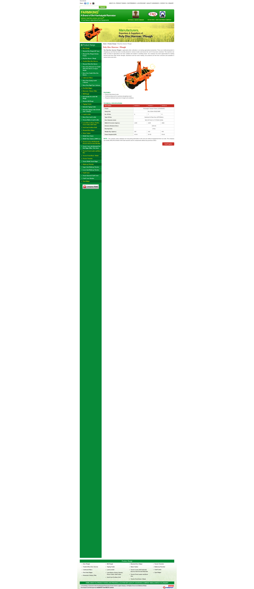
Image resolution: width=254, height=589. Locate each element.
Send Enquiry (168, 144)
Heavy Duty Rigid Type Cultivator (91, 85)
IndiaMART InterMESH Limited (105, 587)
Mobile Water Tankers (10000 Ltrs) (92, 138)
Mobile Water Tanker (88, 136)
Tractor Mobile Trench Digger (90, 161)
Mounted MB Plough (88, 101)
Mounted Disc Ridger (89, 130)
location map (141, 3)
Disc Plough (86, 48)
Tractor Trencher (88, 158)
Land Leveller (87, 114)
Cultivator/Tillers (88, 78)
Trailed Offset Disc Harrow (90, 61)
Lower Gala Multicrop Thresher (91, 170)
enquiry (171, 3)
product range (121, 3)
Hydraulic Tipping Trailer (89, 107)
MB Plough (86, 94)
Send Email (83, 1)
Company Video (148, 583)
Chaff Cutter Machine (88, 178)
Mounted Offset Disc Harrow (90, 64)
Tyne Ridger (86, 181)
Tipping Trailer (87, 104)
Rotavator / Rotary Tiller (90, 91)
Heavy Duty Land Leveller (89, 117)
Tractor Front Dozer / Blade (91, 155)
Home (104, 44)
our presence (131, 3)
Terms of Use (142, 585)
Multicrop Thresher (88, 164)
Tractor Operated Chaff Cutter (91, 175)
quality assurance (153, 3)
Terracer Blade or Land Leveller (91, 120)
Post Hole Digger (87, 88)
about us (112, 3)
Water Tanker (87, 133)
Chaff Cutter (86, 173)
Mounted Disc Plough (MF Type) (91, 51)
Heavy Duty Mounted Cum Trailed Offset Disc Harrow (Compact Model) (92, 68)
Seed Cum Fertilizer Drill (90, 127)
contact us (163, 3)
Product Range (127, 561)
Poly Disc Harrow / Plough (89, 58)
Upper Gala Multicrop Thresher (91, 167)
